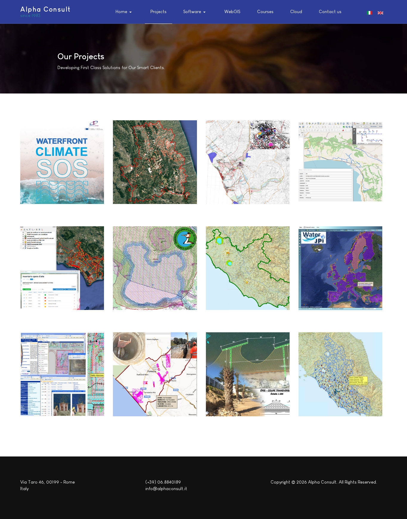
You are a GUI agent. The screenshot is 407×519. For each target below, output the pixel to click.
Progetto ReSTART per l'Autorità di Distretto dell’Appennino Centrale (152, 177)
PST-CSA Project (236, 290)
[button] (124, 12)
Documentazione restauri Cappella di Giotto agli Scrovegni (61, 389)
